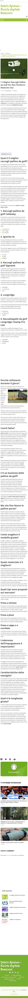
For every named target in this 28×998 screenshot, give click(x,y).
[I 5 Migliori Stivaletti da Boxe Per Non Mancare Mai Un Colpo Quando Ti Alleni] (14, 792)
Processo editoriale (16, 975)
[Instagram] (15, 972)
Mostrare (9, 154)
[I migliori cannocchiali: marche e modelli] (14, 834)
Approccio (21, 977)
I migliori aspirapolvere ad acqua (17, 907)
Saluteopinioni (8, 90)
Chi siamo (7, 975)
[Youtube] (18, 972)
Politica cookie (12, 980)
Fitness (15, 90)
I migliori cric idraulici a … (15, 919)
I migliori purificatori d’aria (16, 913)
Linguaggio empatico (9, 978)
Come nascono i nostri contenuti (8, 977)
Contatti (19, 978)
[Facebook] (10, 972)
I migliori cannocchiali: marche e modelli (12, 842)
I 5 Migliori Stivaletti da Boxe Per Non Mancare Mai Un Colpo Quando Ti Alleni (14, 801)
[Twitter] (12, 972)
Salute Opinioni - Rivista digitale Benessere (11, 9)
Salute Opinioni (14, 994)
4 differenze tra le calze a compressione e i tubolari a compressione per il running (13, 822)
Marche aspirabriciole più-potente (15, 902)
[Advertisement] (14, 35)
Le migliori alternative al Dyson (17, 895)
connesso (9, 855)
